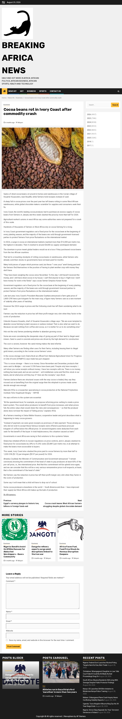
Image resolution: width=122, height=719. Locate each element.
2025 (89, 118)
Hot (22, 91)
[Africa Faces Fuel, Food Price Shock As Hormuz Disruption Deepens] (70, 529)
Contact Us (55, 91)
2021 (89, 134)
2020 (89, 138)
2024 (89, 122)
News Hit (12, 91)
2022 (89, 130)
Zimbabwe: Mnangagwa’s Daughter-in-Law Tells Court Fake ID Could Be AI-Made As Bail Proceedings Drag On (101, 673)
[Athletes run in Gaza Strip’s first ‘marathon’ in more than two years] (61, 672)
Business (31, 91)
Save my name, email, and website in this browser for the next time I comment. (41, 640)
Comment (10, 581)
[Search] (118, 91)
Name (9, 612)
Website (9, 631)
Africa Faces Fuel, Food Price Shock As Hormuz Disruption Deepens (69, 550)
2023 (89, 126)
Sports (42, 91)
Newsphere (69, 716)
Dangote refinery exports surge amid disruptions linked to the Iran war (42, 550)
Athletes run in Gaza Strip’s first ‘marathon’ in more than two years (60, 690)
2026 (89, 114)
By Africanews (10, 495)
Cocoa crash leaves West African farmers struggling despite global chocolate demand (62, 503)
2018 (89, 142)
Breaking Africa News (23, 57)
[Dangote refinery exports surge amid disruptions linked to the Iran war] (42, 529)
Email (9, 621)
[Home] (4, 91)
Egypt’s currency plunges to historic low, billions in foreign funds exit (21, 503)
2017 (89, 145)
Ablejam (20, 122)
